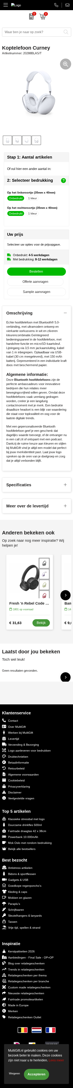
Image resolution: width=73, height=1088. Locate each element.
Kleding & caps (17, 891)
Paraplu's (14, 903)
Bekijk (41, 623)
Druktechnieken (18, 756)
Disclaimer (14, 792)
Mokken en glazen (20, 897)
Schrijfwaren (16, 909)
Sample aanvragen (36, 292)
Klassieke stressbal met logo (26, 819)
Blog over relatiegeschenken (26, 963)
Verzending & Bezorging (23, 744)
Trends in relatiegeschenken (26, 969)
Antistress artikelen (20, 867)
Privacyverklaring (19, 786)
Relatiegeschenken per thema (27, 975)
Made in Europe (18, 1005)
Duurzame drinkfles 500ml (25, 825)
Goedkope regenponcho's (24, 885)
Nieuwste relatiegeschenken (26, 993)
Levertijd (13, 738)
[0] (30, 16)
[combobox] (32, 32)
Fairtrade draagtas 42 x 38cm (27, 831)
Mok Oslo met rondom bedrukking (30, 842)
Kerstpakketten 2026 (21, 951)
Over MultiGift (17, 726)
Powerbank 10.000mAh (23, 837)
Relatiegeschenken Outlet (24, 1017)
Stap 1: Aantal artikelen (29, 157)
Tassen (12, 921)
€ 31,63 (15, 623)
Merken (13, 1011)
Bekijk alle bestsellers (21, 849)
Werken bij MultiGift (20, 732)
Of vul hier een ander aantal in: (29, 169)
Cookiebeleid (16, 780)
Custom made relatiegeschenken (29, 987)
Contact (13, 720)
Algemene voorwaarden (23, 774)
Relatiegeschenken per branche (28, 981)
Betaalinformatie (18, 762)
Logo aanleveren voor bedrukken (29, 750)
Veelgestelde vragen (21, 798)
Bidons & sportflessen (22, 874)
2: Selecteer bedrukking (30, 180)
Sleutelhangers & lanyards (25, 915)
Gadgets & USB (18, 879)
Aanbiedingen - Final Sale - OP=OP (31, 957)
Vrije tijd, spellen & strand (24, 927)
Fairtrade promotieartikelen (25, 999)
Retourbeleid (16, 768)
